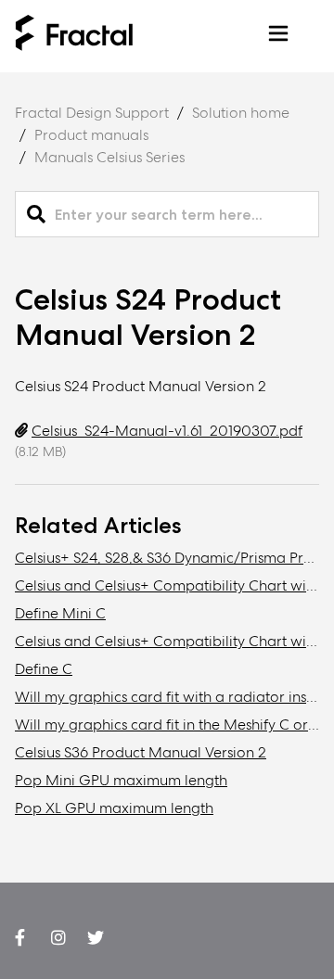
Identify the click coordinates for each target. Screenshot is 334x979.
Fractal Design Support (92, 112)
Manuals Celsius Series (109, 157)
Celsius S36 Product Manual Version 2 (140, 752)
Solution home (240, 112)
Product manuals (91, 135)
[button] (278, 36)
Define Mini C (60, 613)
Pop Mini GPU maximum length (121, 780)
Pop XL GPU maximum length (114, 808)
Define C (43, 669)
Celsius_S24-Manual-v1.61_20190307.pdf (167, 430)
